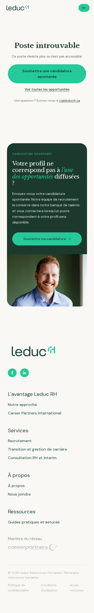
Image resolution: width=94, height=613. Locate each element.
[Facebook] (12, 372)
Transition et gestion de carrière (37, 449)
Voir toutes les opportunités (47, 89)
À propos (16, 485)
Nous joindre (19, 494)
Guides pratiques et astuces (34, 522)
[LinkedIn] (24, 372)
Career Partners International (34, 413)
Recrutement (20, 440)
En (84, 8)
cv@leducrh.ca (69, 100)
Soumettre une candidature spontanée (47, 74)
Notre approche (22, 404)
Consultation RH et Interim (32, 457)
